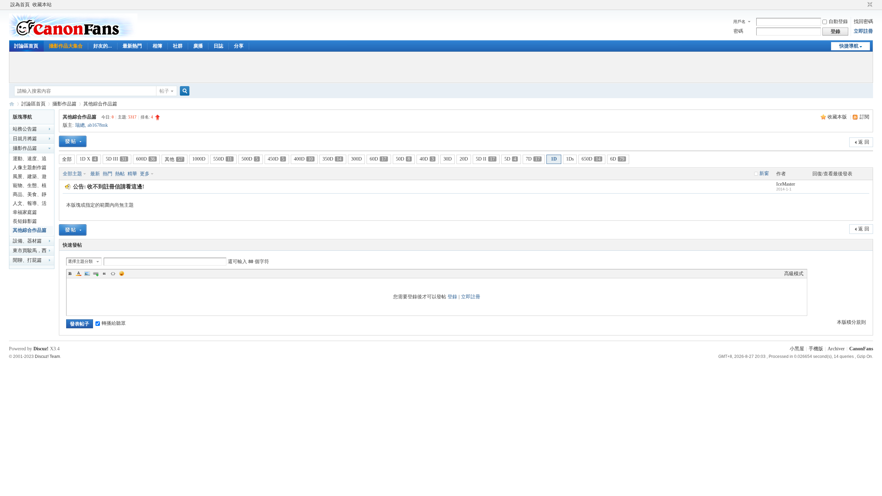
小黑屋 (797, 348)
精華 (132, 173)
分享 (239, 46)
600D (145, 159)
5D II (485, 159)
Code (113, 273)
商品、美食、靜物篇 (30, 195)
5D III (116, 159)
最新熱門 (132, 46)
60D (378, 159)
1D (554, 159)
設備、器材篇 (27, 241)
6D (617, 159)
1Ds (570, 159)
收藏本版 (838, 117)
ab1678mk (98, 125)
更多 (145, 173)
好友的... (102, 46)
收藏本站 (42, 4)
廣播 (198, 46)
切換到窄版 (869, 5)
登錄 (452, 296)
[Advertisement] (441, 67)
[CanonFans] (73, 36)
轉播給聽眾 (114, 323)
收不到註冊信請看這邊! (115, 186)
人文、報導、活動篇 (30, 204)
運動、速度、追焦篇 (30, 159)
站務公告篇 (25, 129)
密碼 (738, 31)
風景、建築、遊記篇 (30, 177)
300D (356, 159)
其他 (174, 159)
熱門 (107, 173)
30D (447, 159)
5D (510, 159)
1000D (198, 159)
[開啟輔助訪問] (863, 5)
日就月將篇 (25, 138)
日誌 (218, 46)
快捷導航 (849, 46)
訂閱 (864, 117)
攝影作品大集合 (66, 46)
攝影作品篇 (64, 103)
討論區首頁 (26, 46)
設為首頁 (20, 4)
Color (78, 273)
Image (87, 273)
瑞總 (80, 125)
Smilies (121, 273)
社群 (178, 46)
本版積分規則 (851, 322)
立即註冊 (863, 31)
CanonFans (11, 104)
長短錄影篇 (25, 221)
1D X (88, 159)
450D (276, 159)
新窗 (764, 173)
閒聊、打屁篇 (27, 260)
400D (303, 159)
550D (222, 159)
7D (533, 159)
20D (464, 159)
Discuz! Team (47, 356)
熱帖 (120, 173)
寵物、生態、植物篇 (30, 186)
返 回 (863, 142)
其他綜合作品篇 (100, 103)
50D (403, 159)
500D (250, 159)
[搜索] (183, 91)
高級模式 (793, 273)
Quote (104, 273)
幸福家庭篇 (25, 212)
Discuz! (41, 348)
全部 (67, 159)
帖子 (164, 91)
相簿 (157, 46)
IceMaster (785, 184)
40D (427, 159)
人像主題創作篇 (30, 167)
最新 (95, 173)
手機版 (816, 348)
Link (95, 273)
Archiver (836, 348)
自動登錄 (838, 21)
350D (331, 159)
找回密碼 (863, 21)
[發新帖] (72, 141)
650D (591, 159)
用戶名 (739, 21)
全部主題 (72, 173)
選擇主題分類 (80, 261)
